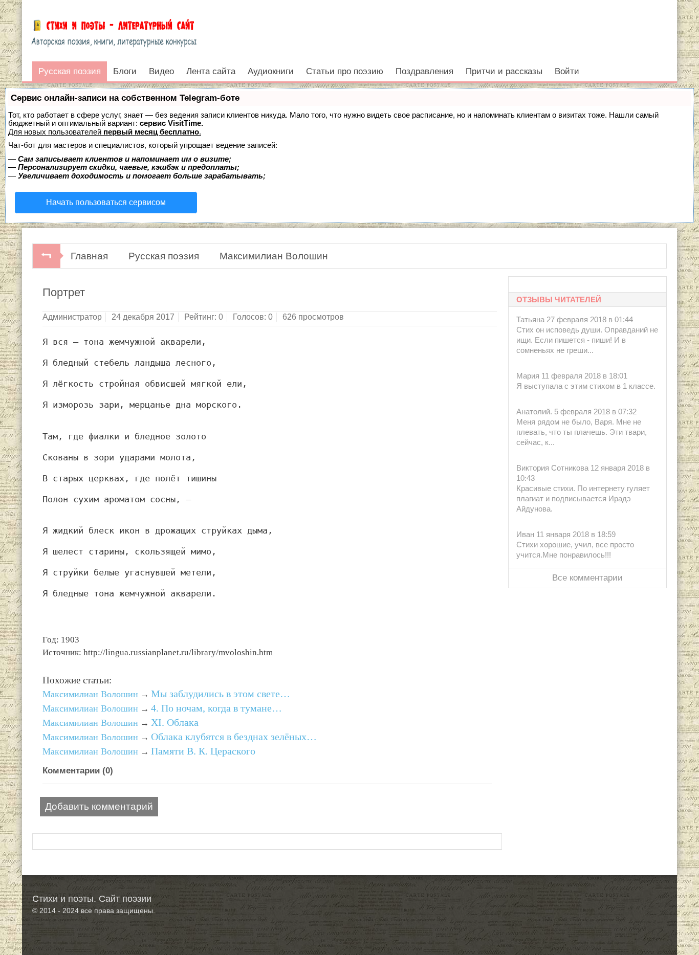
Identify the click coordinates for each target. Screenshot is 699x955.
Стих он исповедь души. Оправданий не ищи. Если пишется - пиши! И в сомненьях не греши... (587, 339)
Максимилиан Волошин (274, 256)
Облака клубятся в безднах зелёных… (234, 736)
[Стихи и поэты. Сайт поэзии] (114, 31)
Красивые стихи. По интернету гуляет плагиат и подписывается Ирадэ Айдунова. (583, 498)
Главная (89, 256)
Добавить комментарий (99, 806)
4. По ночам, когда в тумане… (216, 708)
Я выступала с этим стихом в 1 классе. (586, 386)
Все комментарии (587, 578)
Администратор (72, 317)
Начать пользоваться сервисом (106, 202)
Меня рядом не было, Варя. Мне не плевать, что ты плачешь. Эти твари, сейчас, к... (581, 432)
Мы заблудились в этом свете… (220, 693)
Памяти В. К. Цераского (203, 751)
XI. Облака (175, 722)
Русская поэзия (163, 256)
